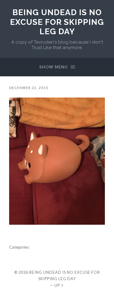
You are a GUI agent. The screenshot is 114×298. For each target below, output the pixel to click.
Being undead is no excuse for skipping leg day (57, 22)
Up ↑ (59, 285)
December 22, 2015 (28, 87)
